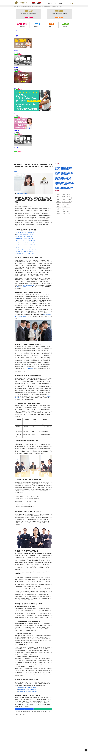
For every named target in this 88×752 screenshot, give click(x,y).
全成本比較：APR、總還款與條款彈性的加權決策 (28, 691)
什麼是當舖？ (64, 199)
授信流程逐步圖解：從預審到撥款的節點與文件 (28, 687)
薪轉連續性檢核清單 (47, 314)
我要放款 (39, 3)
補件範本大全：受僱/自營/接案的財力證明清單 (25, 236)
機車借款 (69, 199)
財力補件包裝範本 (29, 368)
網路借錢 (22, 193)
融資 (63, 208)
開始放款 (59, 11)
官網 (24, 709)
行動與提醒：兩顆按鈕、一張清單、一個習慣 (25, 253)
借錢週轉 (58, 204)
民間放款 (58, 214)
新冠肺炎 (69, 201)
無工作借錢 (63, 201)
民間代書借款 (64, 206)
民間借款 (68, 194)
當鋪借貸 (58, 194)
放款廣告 (44, 3)
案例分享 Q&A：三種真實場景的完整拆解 (24, 247)
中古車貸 (63, 194)
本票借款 (67, 204)
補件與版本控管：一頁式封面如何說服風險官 (27, 689)
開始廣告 (59, 17)
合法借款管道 (27, 193)
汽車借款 (63, 196)
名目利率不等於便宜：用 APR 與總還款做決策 (25, 240)
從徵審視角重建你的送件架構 (29, 285)
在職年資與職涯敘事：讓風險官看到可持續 (25, 242)
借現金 (63, 204)
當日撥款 (68, 196)
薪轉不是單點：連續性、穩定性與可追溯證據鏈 (25, 234)
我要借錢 (34, 3)
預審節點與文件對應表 (22, 286)
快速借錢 (68, 209)
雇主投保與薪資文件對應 (20, 316)
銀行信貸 (58, 199)
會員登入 (55, 3)
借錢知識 (61, 3)
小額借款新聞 (23, 6)
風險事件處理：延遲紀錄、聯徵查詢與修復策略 (25, 246)
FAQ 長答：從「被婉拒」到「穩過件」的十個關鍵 (26, 249)
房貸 (67, 214)
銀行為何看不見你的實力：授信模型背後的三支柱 (26, 232)
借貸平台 (63, 209)
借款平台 (58, 211)
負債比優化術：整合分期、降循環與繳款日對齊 (25, 238)
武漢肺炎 (58, 209)
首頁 (15, 6)
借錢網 (68, 211)
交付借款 (58, 206)
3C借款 (69, 213)
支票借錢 (63, 211)
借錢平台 (18, 193)
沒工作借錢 (58, 208)
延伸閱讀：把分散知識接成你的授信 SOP (24, 251)
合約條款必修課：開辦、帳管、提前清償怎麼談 (25, 244)
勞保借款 (63, 214)
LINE (43, 709)
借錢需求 (50, 3)
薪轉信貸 (58, 196)
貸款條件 (58, 201)
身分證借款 (58, 213)
